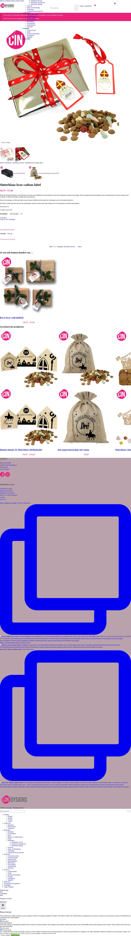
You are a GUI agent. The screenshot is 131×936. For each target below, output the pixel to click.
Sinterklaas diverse (36, 1)
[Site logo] (7, 9)
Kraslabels (3, 214)
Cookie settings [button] (5, 935)
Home (2, 163)
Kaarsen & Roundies (33, 34)
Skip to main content (17, 1)
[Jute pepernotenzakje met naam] (86, 387)
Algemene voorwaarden (7, 493)
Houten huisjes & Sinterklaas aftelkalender (21, 450)
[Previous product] (1, 165)
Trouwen (29, 6)
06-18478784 (7, 463)
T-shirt (10, 821)
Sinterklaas (8, 163)
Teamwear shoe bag (15, 173)
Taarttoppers (30, 35)
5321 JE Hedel (4, 469)
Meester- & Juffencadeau (15, 837)
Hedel (28, 32)
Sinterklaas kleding (36, 4)
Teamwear (11, 828)
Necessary (5, 921)
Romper (10, 816)
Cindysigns (8, 808)
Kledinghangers (31, 20)
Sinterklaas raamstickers (38, 2)
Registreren (3, 902)
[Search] (64, 2)
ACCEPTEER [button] (15, 935)
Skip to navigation (5, 1)
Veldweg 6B (4, 467)
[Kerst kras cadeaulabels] (29, 312)
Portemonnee (12, 826)
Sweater (10, 820)
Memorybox (30, 21)
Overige (10, 876)
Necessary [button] (3, 919)
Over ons (3, 499)
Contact (2, 497)
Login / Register (9, 887)
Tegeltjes (29, 37)
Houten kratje (31, 18)
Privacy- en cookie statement (8, 495)
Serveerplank (31, 23)
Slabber (10, 818)
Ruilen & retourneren (6, 491)
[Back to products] (27, 172)
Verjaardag (30, 9)
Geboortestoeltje (32, 16)
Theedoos (30, 27)
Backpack (11, 825)
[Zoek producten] (76, 7)
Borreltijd (10, 832)
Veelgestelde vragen (6, 488)
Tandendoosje (31, 25)
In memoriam (12, 833)
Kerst (9, 835)
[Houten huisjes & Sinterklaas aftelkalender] (29, 387)
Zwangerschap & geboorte (35, 11)
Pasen (9, 839)
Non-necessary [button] (4, 928)
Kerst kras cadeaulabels (12, 317)
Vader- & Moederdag (33, 8)
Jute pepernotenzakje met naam (47, 173)
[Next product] (30, 165)
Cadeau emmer (31, 30)
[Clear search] (72, 8)
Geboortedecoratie (32, 14)
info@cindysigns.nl (11, 465)
